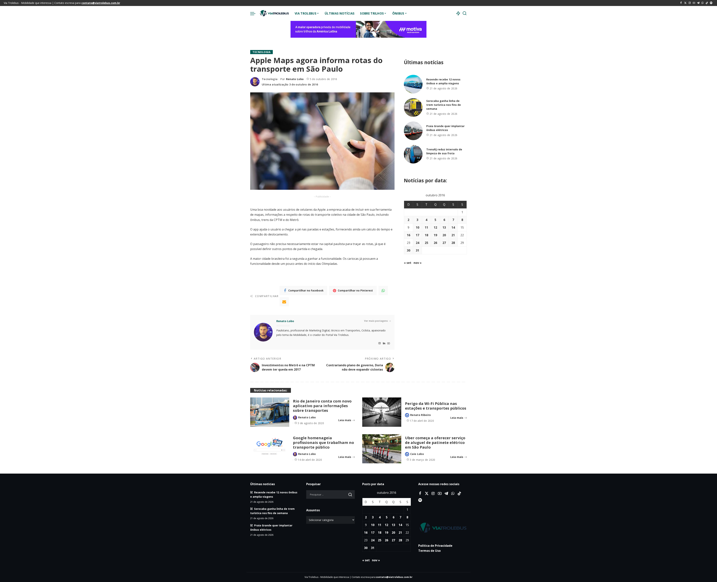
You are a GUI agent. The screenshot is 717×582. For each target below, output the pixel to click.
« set (407, 263)
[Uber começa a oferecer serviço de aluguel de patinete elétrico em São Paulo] (381, 449)
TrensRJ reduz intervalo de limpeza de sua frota (444, 151)
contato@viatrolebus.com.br (100, 3)
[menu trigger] (254, 13)
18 (426, 235)
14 (453, 227)
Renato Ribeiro (420, 415)
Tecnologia (261, 52)
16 (408, 235)
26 (435, 243)
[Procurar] (464, 13)
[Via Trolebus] (274, 13)
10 (417, 227)
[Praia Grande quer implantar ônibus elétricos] (413, 130)
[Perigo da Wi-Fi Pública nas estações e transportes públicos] (381, 412)
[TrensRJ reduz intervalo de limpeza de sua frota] (413, 154)
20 (444, 235)
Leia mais (344, 420)
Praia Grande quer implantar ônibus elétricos (445, 128)
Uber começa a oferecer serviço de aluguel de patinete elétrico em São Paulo (435, 442)
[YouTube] (694, 3)
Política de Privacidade (435, 546)
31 (417, 250)
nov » (418, 263)
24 (417, 243)
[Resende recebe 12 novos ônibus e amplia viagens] (413, 84)
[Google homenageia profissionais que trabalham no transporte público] (269, 449)
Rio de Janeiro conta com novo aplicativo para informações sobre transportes (322, 406)
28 (453, 243)
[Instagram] (689, 3)
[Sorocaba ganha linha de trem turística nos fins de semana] (413, 107)
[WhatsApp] (702, 3)
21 (453, 235)
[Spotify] (711, 3)
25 (426, 243)
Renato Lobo (295, 79)
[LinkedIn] (384, 343)
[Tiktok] (707, 3)
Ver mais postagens (376, 320)
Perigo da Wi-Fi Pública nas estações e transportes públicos (435, 406)
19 (435, 235)
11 (426, 227)
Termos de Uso (429, 551)
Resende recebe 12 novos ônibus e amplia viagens (443, 81)
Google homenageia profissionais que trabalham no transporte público (323, 442)
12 (435, 227)
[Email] (284, 301)
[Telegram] (698, 3)
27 (444, 243)
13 (444, 227)
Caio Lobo (417, 454)
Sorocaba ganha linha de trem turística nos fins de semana (443, 104)
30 (408, 250)
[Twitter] (685, 3)
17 (417, 235)
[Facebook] (681, 3)
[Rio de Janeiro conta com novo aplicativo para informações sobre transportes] (269, 412)
